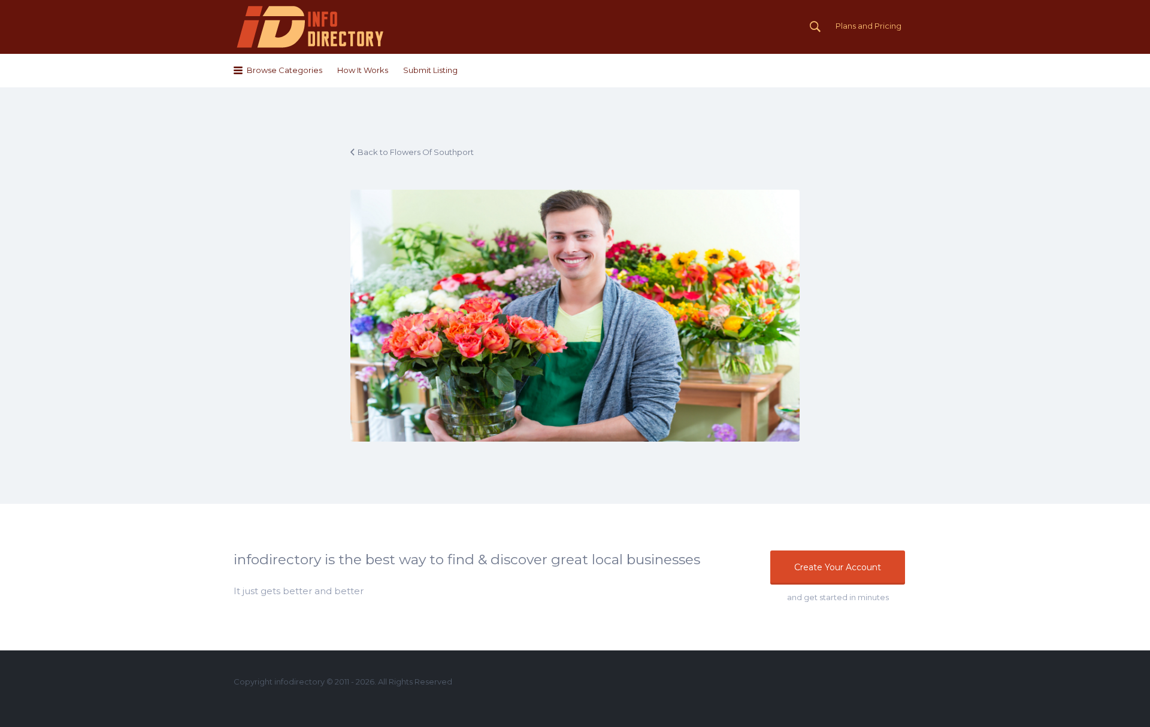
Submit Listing (430, 70)
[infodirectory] (311, 27)
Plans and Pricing (868, 26)
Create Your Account (837, 567)
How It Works (362, 70)
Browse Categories (284, 70)
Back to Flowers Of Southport (416, 152)
